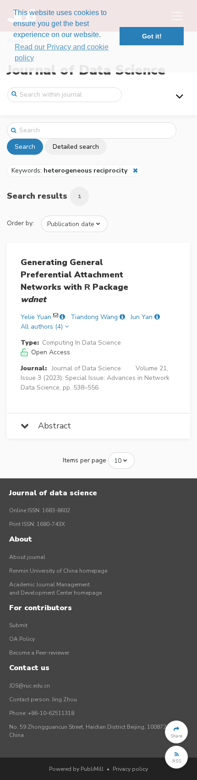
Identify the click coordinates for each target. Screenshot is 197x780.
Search (25, 146)
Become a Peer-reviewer (39, 652)
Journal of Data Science (86, 368)
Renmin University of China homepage (58, 570)
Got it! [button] (152, 36)
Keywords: (69, 170)
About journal (27, 557)
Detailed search (76, 146)
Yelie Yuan (36, 317)
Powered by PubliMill (76, 769)
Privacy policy (130, 769)
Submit (18, 625)
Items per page (84, 460)
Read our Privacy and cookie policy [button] (62, 52)
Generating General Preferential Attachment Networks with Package (74, 281)
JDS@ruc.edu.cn (29, 685)
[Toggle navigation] (180, 96)
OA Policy (22, 639)
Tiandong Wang (94, 317)
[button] (176, 731)
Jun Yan (142, 317)
